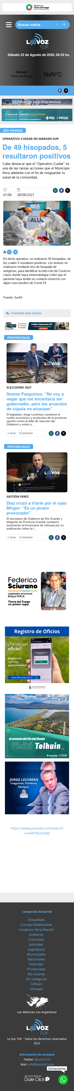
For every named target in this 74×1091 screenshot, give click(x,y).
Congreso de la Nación (36, 929)
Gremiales (36, 939)
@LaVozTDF (43, 1059)
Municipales (36, 954)
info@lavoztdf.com (41, 1064)
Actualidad (36, 919)
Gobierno (36, 934)
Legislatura (36, 949)
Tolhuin (36, 984)
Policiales (36, 964)
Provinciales (18, 337)
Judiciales (36, 944)
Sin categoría (36, 979)
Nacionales (36, 959)
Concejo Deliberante (36, 924)
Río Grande (13, 130)
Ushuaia (36, 989)
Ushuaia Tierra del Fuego (37, 74)
